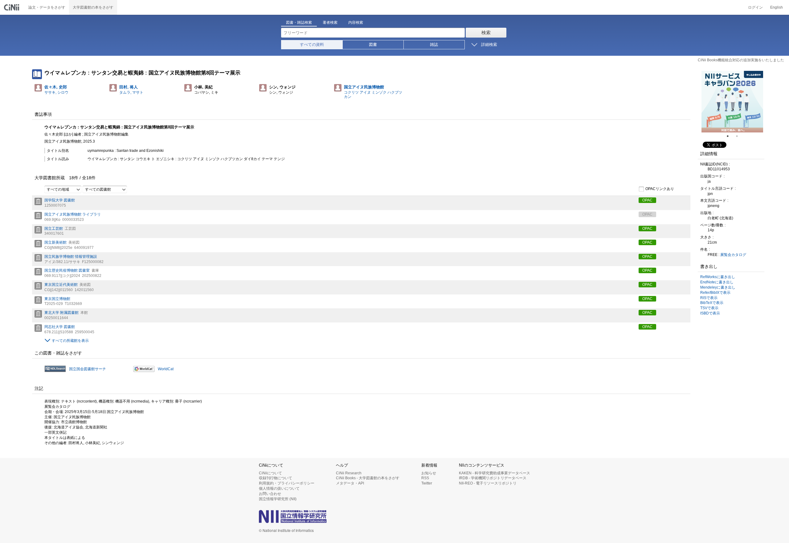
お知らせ (428, 473)
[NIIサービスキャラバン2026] (732, 101)
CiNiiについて (270, 473)
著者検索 (330, 22)
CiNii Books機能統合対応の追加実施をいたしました (741, 60)
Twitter (426, 483)
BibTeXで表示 (711, 303)
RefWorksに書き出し (717, 277)
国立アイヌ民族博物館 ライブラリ (72, 214)
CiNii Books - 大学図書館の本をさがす (367, 478)
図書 (373, 44)
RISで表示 (708, 298)
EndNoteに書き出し (717, 282)
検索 (486, 32)
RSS (425, 478)
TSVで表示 (709, 308)
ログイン (755, 7)
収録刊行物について (275, 478)
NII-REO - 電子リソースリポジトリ (488, 483)
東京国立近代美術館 (61, 284)
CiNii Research (349, 473)
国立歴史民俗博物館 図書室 (67, 270)
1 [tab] (730, 136)
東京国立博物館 (57, 299)
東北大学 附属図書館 (61, 312)
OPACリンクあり (659, 189)
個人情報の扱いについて (279, 488)
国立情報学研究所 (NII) (277, 499)
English (776, 7)
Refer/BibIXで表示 (715, 292)
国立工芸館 (53, 228)
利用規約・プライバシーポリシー (286, 483)
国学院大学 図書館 (59, 200)
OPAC (647, 200)
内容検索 (355, 22)
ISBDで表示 (710, 313)
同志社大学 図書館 (59, 327)
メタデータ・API (350, 483)
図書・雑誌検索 (299, 22)
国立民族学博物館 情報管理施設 (70, 256)
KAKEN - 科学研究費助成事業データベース (494, 473)
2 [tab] (739, 136)
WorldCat (166, 369)
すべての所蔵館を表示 (70, 340)
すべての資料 (312, 44)
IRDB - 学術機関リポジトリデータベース (492, 478)
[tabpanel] (732, 101)
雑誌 (434, 44)
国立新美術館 (55, 242)
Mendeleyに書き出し (717, 287)
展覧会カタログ (733, 255)
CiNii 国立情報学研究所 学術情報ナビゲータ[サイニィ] (12, 7)
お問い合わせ (270, 494)
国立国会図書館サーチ (87, 369)
